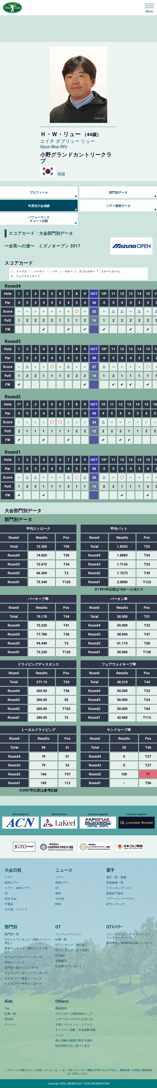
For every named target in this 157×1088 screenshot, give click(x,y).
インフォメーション (68, 934)
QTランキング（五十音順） (73, 950)
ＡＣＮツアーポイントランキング (26, 973)
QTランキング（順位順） (71, 945)
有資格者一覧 (114, 882)
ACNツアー (12, 882)
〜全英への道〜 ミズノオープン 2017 (42, 246)
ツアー (9, 877)
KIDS (58, 904)
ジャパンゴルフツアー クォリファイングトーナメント (128, 935)
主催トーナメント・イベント (74, 1024)
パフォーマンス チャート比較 (39, 219)
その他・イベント (16, 909)
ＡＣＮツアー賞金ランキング (23, 978)
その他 (59, 898)
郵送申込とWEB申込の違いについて (129, 943)
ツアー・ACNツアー (17, 888)
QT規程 (60, 955)
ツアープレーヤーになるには (74, 1019)
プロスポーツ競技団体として (74, 1013)
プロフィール (39, 192)
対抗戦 (9, 1019)
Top (7, 1008)
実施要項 (61, 961)
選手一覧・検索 (116, 877)
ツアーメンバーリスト (120, 898)
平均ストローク (15, 962)
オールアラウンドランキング (23, 957)
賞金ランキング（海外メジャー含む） (26, 950)
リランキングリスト (119, 888)
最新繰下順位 (114, 893)
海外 (58, 893)
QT (6, 893)
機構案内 (61, 1008)
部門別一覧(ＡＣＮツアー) (21, 967)
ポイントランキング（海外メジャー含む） (28, 941)
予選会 (9, 904)
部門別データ (118, 192)
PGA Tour (11, 898)
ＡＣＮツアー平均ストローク (23, 984)
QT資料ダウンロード (68, 966)
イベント (10, 1024)
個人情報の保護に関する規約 (74, 1040)
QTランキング (115, 904)
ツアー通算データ (118, 206)
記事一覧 (61, 939)
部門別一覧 (12, 934)
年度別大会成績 (39, 206)
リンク (59, 1035)
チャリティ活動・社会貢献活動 (75, 1030)
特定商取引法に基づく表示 (72, 1046)
